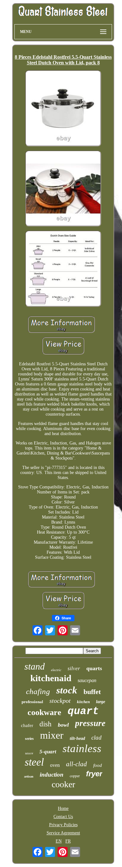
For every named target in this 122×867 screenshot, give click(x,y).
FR (68, 841)
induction (52, 774)
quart (83, 711)
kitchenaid (50, 678)
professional (32, 701)
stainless (82, 748)
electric (56, 670)
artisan (28, 776)
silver (74, 668)
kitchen (83, 701)
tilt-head (77, 738)
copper (75, 775)
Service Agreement (63, 833)
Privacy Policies (63, 824)
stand (34, 666)
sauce (29, 753)
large (100, 701)
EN (59, 841)
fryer (94, 773)
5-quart (47, 752)
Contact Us (63, 816)
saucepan (87, 680)
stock (66, 690)
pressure (90, 723)
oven (55, 765)
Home (63, 808)
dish (45, 724)
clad (96, 737)
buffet (92, 692)
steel (34, 762)
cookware (44, 712)
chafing (38, 691)
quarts (94, 668)
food (97, 765)
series (29, 738)
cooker (63, 784)
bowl (63, 725)
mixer (52, 735)
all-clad (76, 764)
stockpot (60, 700)
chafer (27, 725)
